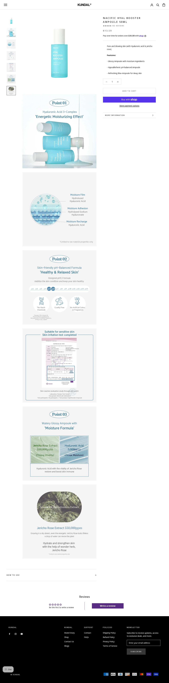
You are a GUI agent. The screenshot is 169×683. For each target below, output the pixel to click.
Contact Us (69, 641)
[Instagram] (16, 633)
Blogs (66, 646)
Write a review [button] (108, 605)
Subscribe (136, 651)
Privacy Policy (108, 641)
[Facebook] (9, 633)
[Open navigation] (5, 5)
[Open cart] (164, 4)
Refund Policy (108, 637)
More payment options (129, 105)
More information (115, 115)
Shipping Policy (109, 633)
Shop (66, 637)
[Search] (157, 4)
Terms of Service (110, 646)
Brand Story (69, 633)
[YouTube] (22, 633)
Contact (87, 633)
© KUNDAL (15, 675)
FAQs (86, 637)
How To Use (13, 575)
